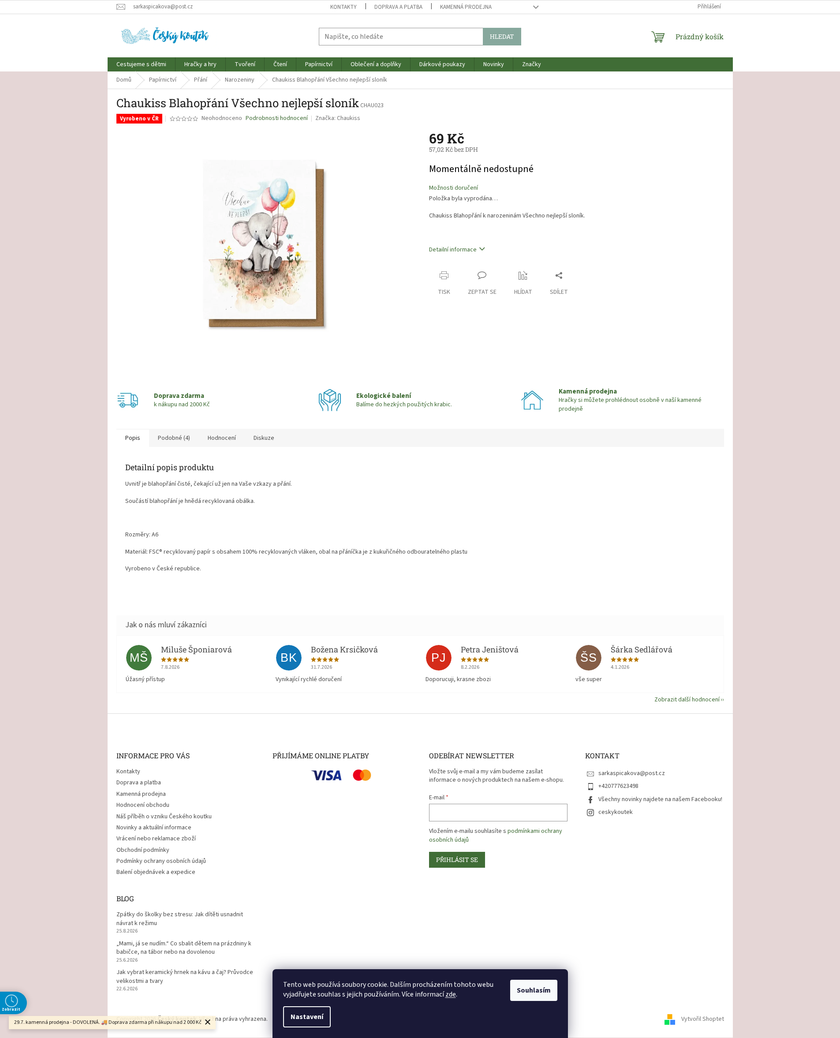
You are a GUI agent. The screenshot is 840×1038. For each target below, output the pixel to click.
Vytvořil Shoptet (702, 1019)
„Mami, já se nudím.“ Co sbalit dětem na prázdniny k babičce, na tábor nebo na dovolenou (183, 948)
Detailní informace (453, 249)
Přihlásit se (457, 859)
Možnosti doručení (453, 188)
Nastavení (307, 1017)
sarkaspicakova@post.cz (631, 773)
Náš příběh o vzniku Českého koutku (164, 816)
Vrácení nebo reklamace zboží (156, 838)
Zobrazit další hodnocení (687, 699)
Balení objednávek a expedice (155, 872)
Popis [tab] (132, 438)
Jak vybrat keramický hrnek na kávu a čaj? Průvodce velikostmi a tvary (184, 976)
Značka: (337, 118)
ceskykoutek (615, 812)
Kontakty (343, 7)
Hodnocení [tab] (222, 438)
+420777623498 (618, 786)
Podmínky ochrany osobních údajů (161, 861)
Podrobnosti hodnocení (277, 118)
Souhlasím (534, 990)
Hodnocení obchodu (142, 805)
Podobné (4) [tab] (174, 438)
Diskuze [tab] (264, 438)
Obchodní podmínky (142, 850)
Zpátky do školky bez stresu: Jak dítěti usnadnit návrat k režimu (179, 919)
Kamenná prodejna (466, 7)
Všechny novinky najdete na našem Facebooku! (660, 799)
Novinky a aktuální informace (153, 827)
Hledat (502, 36)
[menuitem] (141, 64)
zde (450, 994)
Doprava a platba (398, 7)
